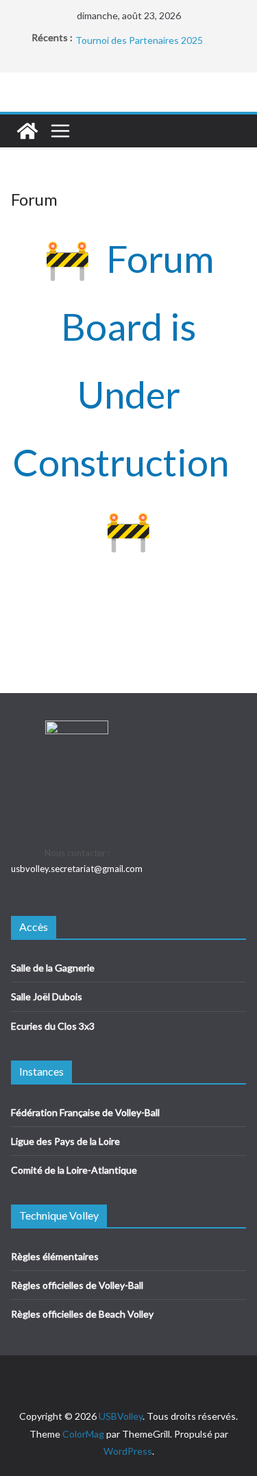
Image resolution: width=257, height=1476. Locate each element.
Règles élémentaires (55, 1256)
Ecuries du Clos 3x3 (53, 1026)
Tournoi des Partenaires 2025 (139, 43)
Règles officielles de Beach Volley (82, 1314)
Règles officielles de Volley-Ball (77, 1285)
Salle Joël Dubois (46, 996)
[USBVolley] (27, 130)
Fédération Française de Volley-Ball (85, 1112)
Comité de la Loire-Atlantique (74, 1170)
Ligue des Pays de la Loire (65, 1141)
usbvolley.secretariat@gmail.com (77, 868)
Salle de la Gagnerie (53, 967)
